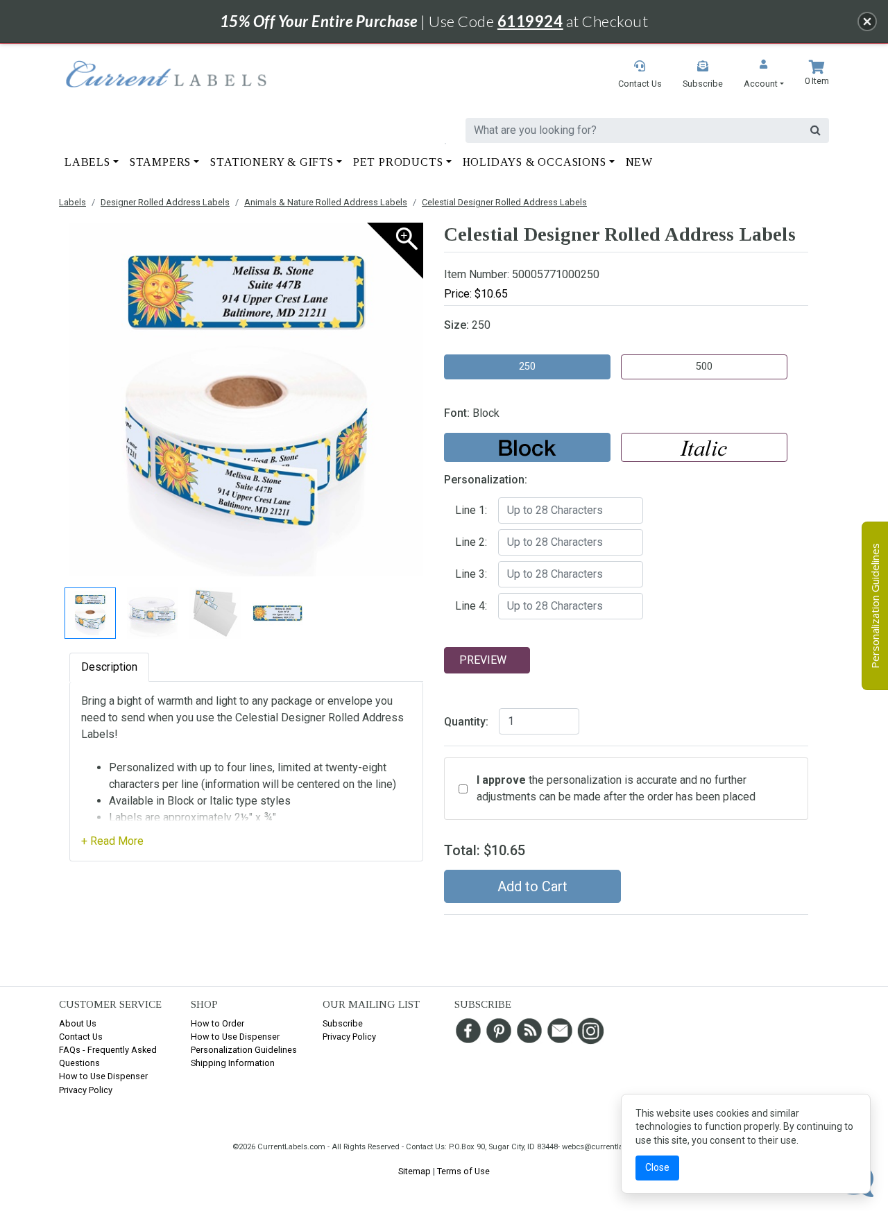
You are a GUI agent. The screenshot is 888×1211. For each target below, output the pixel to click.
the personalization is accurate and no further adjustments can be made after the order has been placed (616, 788)
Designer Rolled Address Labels (165, 202)
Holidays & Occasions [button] (534, 162)
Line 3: (471, 574)
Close (657, 1167)
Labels (72, 202)
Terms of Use (463, 1171)
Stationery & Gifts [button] (271, 162)
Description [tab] (109, 666)
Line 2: (471, 542)
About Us (77, 1023)
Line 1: (471, 510)
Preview (482, 660)
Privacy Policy (85, 1090)
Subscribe (343, 1023)
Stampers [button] (160, 162)
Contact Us (81, 1036)
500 (704, 366)
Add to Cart (532, 886)
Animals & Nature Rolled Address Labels (325, 202)
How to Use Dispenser (103, 1076)
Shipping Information (233, 1063)
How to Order (217, 1023)
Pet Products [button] (398, 162)
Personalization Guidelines (244, 1050)
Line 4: (471, 605)
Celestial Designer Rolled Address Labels (504, 202)
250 (527, 366)
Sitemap (414, 1171)
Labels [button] (87, 162)
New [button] (639, 162)
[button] (764, 75)
